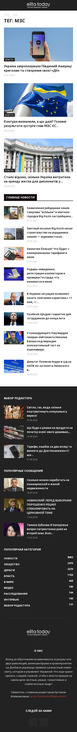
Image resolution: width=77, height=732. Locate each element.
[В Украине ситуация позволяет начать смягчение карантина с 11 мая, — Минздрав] (14, 298)
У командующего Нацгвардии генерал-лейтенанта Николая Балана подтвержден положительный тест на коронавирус (47, 341)
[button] (71, 5)
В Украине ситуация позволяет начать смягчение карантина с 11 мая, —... (49, 298)
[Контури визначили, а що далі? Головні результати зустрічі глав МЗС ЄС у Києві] (38, 100)
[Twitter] (44, 722)
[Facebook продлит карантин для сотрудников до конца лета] (14, 319)
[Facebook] (33, 722)
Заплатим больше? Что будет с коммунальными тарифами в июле (48, 253)
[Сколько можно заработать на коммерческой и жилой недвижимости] (14, 485)
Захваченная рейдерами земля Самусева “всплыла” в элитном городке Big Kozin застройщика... (49, 212)
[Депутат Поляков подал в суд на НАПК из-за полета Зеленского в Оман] (14, 366)
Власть (9, 59)
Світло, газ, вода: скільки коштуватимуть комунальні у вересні (47, 411)
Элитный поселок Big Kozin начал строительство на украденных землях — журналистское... (49, 232)
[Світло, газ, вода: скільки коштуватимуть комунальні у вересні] (14, 412)
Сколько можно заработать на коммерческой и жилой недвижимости (48, 484)
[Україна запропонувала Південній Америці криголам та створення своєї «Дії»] (38, 44)
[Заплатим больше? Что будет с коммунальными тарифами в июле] (14, 253)
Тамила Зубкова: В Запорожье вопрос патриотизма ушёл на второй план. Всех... (47, 529)
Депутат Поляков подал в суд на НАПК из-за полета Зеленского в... (49, 365)
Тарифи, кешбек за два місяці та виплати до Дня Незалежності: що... (49, 450)
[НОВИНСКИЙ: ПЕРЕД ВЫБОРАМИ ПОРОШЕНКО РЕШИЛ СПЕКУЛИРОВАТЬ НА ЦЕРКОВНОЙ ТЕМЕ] (14, 505)
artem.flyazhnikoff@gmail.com (48, 696)
